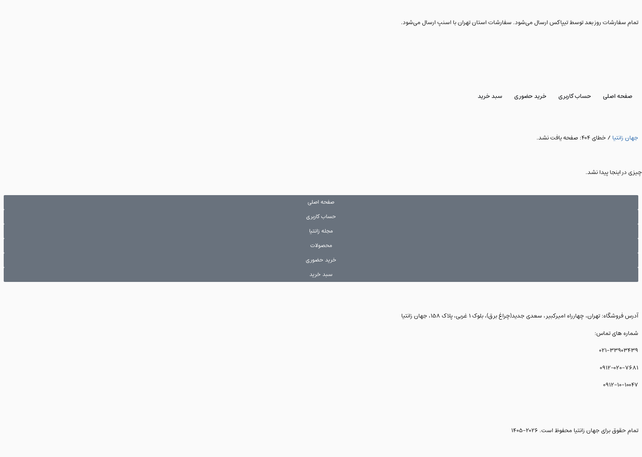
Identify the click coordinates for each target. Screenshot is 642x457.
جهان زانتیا (625, 138)
